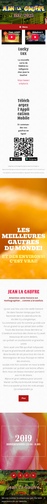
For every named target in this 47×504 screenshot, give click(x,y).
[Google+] (27, 475)
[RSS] (33, 475)
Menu (25, 27)
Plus (24, 398)
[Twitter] (14, 475)
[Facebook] (20, 475)
